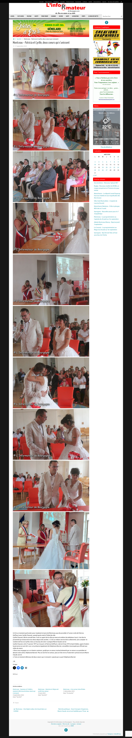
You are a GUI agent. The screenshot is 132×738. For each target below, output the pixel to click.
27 (106, 170)
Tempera (110, 734)
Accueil (41, 2)
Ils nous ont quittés (113, 2)
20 (106, 167)
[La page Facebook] (106, 22)
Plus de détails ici (106, 147)
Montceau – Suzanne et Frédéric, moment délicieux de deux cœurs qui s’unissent (24, 691)
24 (95, 170)
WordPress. (117, 734)
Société (62, 2)
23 (118, 167)
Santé (90, 2)
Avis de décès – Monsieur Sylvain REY (106, 183)
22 (114, 167)
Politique (56, 2)
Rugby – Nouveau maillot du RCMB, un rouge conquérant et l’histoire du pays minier (106, 188)
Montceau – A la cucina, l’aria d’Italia (74, 689)
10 (95, 165)
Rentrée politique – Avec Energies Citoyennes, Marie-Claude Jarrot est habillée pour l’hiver (73, 710)
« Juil (94, 175)
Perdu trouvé (70, 2)
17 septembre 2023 (21, 46)
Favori (17, 703)
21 (110, 167)
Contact (79, 724)
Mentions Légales (56, 724)
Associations (97, 2)
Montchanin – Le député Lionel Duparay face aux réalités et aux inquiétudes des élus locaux (107, 196)
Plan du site (65, 724)
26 (102, 170)
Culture (85, 2)
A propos (73, 724)
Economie (78, 2)
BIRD (72, 726)
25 (99, 170)
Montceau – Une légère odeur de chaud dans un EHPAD (30, 710)
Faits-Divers (48, 2)
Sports (104, 2)
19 (102, 167)
